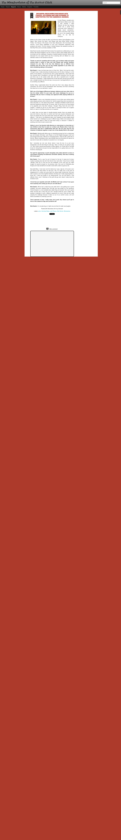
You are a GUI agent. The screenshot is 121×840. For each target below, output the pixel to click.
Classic (3, 7)
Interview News (45, 211)
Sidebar (24, 7)
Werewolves (67, 211)
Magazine (13, 7)
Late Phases (53, 211)
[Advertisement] (83, 39)
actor (39, 211)
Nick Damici (60, 211)
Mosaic (19, 7)
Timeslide (35, 7)
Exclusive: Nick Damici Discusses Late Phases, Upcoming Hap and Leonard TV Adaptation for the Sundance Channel (52, 15)
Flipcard (8, 7)
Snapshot (29, 7)
